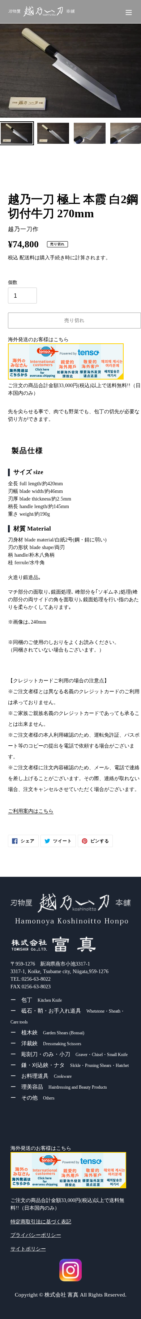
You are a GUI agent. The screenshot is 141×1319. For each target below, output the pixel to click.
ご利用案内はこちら (31, 811)
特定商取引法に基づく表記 (40, 1221)
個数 (12, 282)
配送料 (27, 257)
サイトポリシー (28, 1249)
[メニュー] (128, 12)
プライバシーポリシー (35, 1235)
